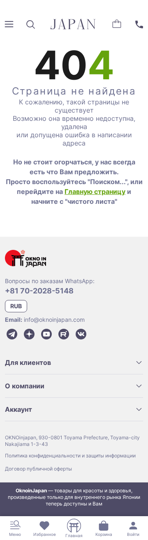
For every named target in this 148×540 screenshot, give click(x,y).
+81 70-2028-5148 (39, 290)
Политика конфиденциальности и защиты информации (70, 455)
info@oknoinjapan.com (54, 319)
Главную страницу (95, 191)
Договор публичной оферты (38, 469)
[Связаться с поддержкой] (139, 24)
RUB (16, 305)
